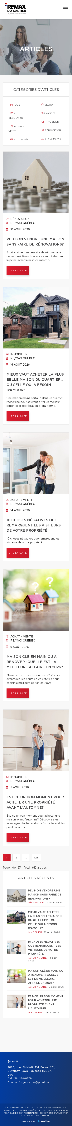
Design (49, 105)
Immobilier (51, 122)
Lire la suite (17, 270)
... (26, 857)
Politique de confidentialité (20, 1113)
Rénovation (52, 130)
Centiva (44, 1121)
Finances (49, 113)
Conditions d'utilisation (54, 1113)
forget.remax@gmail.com (35, 1082)
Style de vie (52, 139)
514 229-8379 (23, 1078)
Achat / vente (16, 128)
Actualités (20, 139)
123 (36, 857)
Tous (16, 105)
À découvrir (15, 115)
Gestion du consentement (36, 1116)
